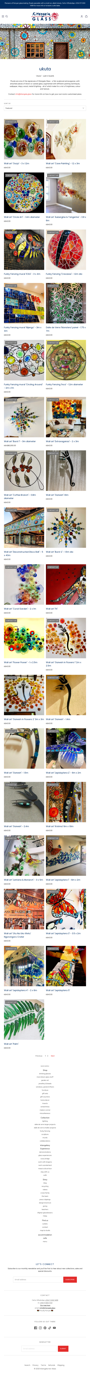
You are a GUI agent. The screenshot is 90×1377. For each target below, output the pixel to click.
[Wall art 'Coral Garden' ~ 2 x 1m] (24, 584)
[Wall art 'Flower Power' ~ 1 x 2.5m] (24, 638)
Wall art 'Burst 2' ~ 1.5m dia (59, 551)
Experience (45, 1149)
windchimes (45, 1107)
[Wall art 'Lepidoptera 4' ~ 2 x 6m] (24, 966)
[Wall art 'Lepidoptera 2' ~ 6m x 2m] (66, 748)
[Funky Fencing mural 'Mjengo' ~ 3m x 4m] (24, 303)
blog (45, 1183)
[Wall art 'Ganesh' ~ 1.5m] (24, 748)
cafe (45, 1238)
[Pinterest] (45, 1327)
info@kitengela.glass (23, 94)
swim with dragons (45, 1162)
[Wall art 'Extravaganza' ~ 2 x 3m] (66, 417)
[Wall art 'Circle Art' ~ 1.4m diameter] (24, 192)
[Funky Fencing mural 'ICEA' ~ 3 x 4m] (24, 250)
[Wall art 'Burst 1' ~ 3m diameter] (24, 417)
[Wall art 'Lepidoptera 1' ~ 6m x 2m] (66, 855)
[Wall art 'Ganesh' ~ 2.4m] (24, 802)
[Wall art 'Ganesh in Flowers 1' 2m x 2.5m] (66, 638)
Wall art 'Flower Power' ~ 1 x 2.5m (20, 662)
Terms (43, 1365)
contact (45, 1227)
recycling (45, 1186)
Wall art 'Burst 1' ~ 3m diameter (20, 441)
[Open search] (7, 16)
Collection (45, 1118)
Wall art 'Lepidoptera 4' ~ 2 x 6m (20, 990)
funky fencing (45, 1131)
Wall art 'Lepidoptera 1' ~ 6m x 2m (63, 879)
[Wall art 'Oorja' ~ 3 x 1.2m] (24, 139)
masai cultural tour (45, 1169)
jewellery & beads (45, 1084)
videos (45, 1190)
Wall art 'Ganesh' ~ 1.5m (16, 772)
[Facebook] (35, 1327)
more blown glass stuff (45, 1077)
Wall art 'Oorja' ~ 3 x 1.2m (16, 163)
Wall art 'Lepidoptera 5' (58, 990)
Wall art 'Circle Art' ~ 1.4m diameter (22, 217)
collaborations (45, 1141)
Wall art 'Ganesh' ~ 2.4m (16, 826)
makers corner (45, 1110)
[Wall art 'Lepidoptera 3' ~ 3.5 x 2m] (66, 909)
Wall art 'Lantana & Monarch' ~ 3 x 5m (23, 879)
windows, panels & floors (45, 1087)
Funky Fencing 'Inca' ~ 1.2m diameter (64, 384)
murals (45, 1138)
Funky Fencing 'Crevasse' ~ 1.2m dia (64, 273)
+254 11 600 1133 (46, 1303)
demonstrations (45, 1152)
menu (45, 1242)
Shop (45, 1070)
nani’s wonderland (45, 1165)
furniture (45, 1090)
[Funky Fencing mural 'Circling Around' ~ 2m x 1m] (24, 360)
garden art (45, 1080)
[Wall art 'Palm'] (24, 1019)
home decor (45, 1100)
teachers (45, 1209)
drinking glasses (45, 1074)
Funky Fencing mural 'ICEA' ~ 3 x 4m (22, 273)
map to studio (45, 1230)
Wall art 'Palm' (11, 1043)
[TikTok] (49, 1327)
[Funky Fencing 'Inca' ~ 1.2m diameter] (66, 360)
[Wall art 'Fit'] (66, 584)
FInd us (45, 1220)
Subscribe (70, 1279)
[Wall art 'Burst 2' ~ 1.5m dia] (66, 527)
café (45, 1175)
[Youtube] (54, 1327)
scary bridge (45, 1159)
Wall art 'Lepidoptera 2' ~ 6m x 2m (63, 772)
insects (45, 1103)
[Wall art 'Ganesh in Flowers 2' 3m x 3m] (24, 695)
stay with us (45, 1172)
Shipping (60, 1365)
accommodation (45, 1235)
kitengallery (45, 1145)
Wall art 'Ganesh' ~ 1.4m (58, 719)
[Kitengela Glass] (45, 16)
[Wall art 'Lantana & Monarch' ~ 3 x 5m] (24, 855)
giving (45, 1206)
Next (53, 1056)
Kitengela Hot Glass (48, 1369)
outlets (45, 1224)
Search (27, 1365)
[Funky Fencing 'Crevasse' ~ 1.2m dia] (66, 250)
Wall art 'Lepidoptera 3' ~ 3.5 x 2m (63, 933)
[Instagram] (40, 1327)
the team (45, 1196)
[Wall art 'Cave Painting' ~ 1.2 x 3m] (66, 139)
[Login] (82, 16)
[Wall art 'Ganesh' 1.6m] (66, 470)
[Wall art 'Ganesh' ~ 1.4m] (66, 695)
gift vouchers (45, 1097)
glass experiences (45, 1155)
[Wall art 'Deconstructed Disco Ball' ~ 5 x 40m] (24, 527)
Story (45, 1179)
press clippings (45, 1199)
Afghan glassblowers (45, 1213)
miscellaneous (45, 1113)
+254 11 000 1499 (51, 1300)
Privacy (35, 1365)
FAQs (45, 1216)
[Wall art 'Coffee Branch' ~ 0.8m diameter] (24, 470)
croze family (45, 1193)
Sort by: (7, 103)
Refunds (51, 1365)
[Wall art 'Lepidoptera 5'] (66, 966)
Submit (63, 1348)
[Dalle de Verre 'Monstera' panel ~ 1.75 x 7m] (66, 303)
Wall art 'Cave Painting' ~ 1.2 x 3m (63, 163)
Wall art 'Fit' (52, 608)
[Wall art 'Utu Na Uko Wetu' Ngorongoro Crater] (24, 909)
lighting (45, 1121)
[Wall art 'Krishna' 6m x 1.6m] (66, 802)
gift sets (45, 1093)
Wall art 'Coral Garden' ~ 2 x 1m (20, 608)
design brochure (45, 1203)
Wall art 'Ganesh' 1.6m (57, 494)
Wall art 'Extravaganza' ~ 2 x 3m (62, 441)
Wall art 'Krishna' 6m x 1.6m (59, 826)
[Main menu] (3, 16)
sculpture (45, 1134)
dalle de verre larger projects (45, 1124)
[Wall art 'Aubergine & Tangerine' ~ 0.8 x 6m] (66, 192)
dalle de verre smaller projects (45, 1128)
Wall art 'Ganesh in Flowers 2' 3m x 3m (24, 719)
